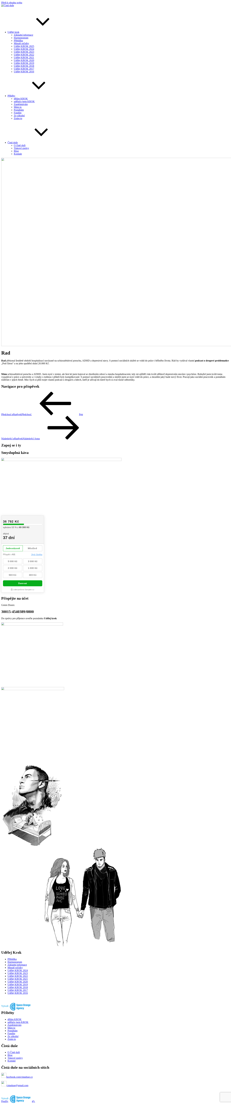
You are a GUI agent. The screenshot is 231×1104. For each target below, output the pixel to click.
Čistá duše (13, 142)
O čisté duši (19, 145)
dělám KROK (21, 98)
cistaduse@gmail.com (17, 1085)
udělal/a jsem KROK (24, 101)
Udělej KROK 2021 (24, 57)
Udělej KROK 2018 (24, 66)
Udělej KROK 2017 (24, 68)
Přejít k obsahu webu (11, 2)
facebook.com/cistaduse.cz (19, 1077)
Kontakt (18, 153)
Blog (16, 151)
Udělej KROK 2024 (24, 49)
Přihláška (18, 40)
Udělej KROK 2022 (24, 54)
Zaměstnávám (21, 104)
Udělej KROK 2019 (24, 63)
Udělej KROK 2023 (24, 52)
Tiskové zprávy (21, 148)
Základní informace (23, 35)
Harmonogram (21, 37)
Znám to (18, 118)
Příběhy (11, 95)
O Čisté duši (14, 1052)
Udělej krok (13, 32)
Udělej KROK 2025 (24, 46)
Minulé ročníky (21, 43)
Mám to (18, 107)
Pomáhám (19, 110)
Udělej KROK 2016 (24, 71)
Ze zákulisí (19, 115)
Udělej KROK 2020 (24, 60)
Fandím (17, 112)
